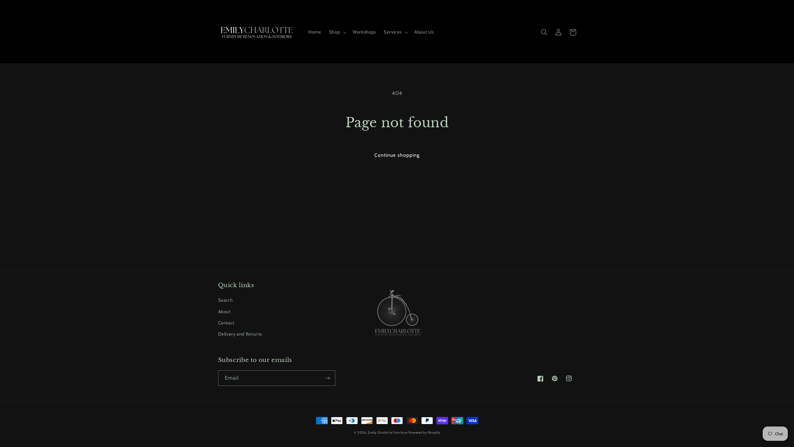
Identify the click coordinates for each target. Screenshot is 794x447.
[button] (337, 32)
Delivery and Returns (240, 334)
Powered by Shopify (424, 433)
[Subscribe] (327, 378)
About (224, 311)
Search (225, 300)
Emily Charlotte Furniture (387, 433)
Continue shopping (397, 155)
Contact (226, 323)
